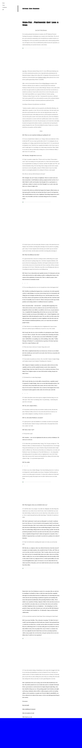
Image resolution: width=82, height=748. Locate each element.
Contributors (4, 7)
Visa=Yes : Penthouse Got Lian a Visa (40, 24)
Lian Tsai (37, 30)
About (3, 5)
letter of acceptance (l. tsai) (28, 713)
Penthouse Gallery (42, 77)
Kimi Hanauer (44, 30)
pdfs (3, 9)
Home (3, 3)
